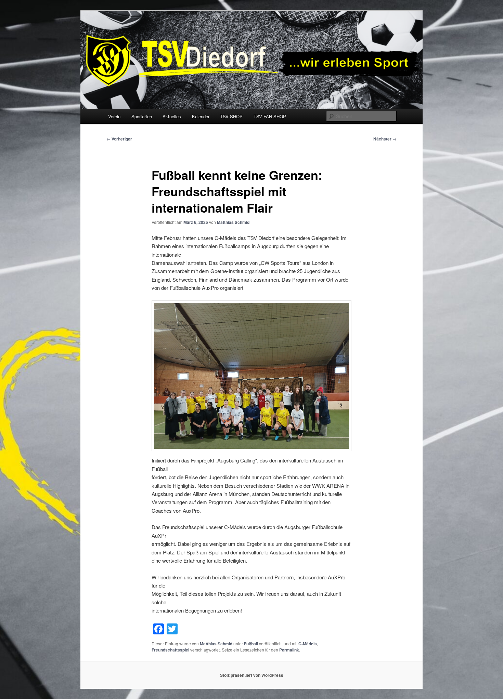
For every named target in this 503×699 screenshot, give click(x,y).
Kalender (200, 116)
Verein (114, 116)
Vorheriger (119, 139)
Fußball (251, 644)
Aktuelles (172, 116)
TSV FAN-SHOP (270, 116)
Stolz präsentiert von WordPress (251, 675)
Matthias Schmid (233, 222)
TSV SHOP (231, 116)
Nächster (385, 139)
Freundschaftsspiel (170, 650)
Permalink (289, 650)
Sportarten (141, 116)
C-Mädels (307, 644)
